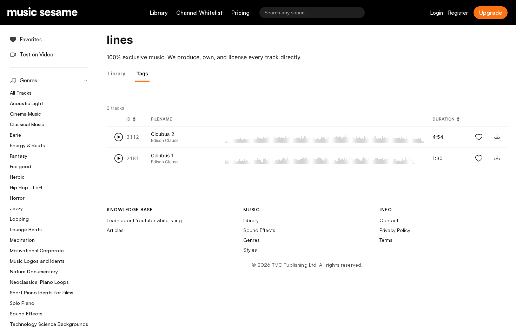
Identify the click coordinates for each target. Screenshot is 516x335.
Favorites (31, 39)
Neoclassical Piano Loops (39, 282)
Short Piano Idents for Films (41, 292)
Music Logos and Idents (37, 261)
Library (159, 12)
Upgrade (490, 12)
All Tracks (21, 93)
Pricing (240, 12)
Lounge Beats (26, 229)
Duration (443, 119)
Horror (17, 198)
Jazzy (16, 208)
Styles (250, 250)
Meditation (22, 240)
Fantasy (18, 156)
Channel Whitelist (199, 12)
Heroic (17, 177)
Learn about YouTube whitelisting (144, 220)
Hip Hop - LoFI (26, 187)
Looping (19, 219)
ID (128, 119)
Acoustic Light (26, 103)
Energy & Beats (27, 145)
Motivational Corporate (37, 250)
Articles (115, 230)
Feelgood (20, 166)
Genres (251, 240)
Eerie (15, 135)
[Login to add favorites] (478, 137)
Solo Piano (22, 303)
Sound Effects (26, 313)
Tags (142, 73)
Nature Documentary (34, 271)
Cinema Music (25, 114)
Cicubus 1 (162, 155)
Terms (385, 240)
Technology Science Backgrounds (49, 324)
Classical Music (27, 124)
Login (436, 12)
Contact (388, 220)
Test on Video (36, 54)
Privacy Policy (394, 230)
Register (458, 12)
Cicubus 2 (162, 134)
